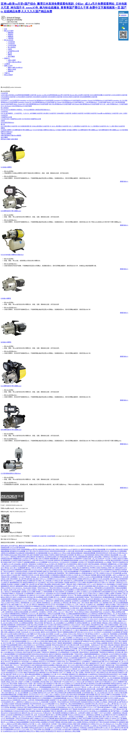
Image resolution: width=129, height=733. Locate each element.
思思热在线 (19, 593)
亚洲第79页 (121, 648)
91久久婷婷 (95, 709)
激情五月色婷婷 (45, 575)
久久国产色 (53, 615)
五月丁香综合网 (120, 639)
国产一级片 (10, 573)
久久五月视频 (33, 692)
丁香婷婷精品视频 (109, 637)
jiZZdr (47, 672)
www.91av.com (35, 569)
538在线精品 (70, 597)
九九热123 (100, 635)
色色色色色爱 (79, 551)
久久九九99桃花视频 (48, 703)
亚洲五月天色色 (13, 623)
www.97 (69, 549)
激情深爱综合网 (114, 687)
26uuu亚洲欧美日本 (107, 714)
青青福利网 (98, 588)
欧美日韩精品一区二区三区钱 (32, 658)
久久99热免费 (74, 652)
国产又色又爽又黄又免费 (71, 645)
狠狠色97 (123, 606)
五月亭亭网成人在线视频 (43, 645)
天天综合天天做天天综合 (21, 711)
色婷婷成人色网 (106, 567)
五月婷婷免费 (117, 573)
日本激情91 (42, 612)
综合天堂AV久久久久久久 (94, 566)
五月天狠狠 (49, 634)
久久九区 (120, 685)
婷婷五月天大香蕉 (93, 702)
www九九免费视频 (41, 562)
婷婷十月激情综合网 (79, 584)
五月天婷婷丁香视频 (53, 722)
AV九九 (59, 674)
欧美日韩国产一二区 (32, 635)
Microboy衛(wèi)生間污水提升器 (79, 95)
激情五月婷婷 (101, 575)
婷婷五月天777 (84, 619)
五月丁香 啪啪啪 (122, 718)
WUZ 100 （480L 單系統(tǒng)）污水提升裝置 (114, 104)
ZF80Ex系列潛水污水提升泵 (40, 126)
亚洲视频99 (11, 553)
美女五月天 (4, 713)
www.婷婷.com (78, 591)
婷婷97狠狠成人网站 (50, 641)
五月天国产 (93, 670)
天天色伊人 (68, 604)
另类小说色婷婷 (24, 656)
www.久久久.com (87, 643)
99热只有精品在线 (37, 665)
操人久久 (35, 617)
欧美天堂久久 (105, 551)
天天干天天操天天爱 (50, 624)
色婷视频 (93, 575)
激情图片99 (9, 601)
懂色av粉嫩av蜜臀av (101, 700)
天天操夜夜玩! (85, 661)
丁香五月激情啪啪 (83, 648)
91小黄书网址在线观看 (60, 714)
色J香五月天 (97, 582)
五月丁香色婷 (8, 698)
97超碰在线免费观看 (88, 553)
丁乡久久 (35, 709)
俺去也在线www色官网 (103, 560)
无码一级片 (85, 663)
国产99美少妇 (78, 632)
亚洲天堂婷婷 (37, 628)
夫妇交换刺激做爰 (80, 700)
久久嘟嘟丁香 (23, 584)
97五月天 (123, 694)
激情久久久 (57, 553)
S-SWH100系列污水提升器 (119, 95)
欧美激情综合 (40, 556)
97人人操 (56, 606)
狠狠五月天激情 (93, 716)
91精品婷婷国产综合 (95, 612)
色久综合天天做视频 (60, 593)
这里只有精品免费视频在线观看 (33, 707)
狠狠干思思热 (94, 602)
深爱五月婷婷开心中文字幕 (25, 724)
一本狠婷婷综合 (116, 713)
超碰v (80, 593)
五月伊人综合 (65, 694)
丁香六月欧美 (85, 602)
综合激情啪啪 (10, 667)
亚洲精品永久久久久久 (64, 626)
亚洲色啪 (97, 714)
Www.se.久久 (5, 556)
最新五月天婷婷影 (64, 670)
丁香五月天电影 (38, 623)
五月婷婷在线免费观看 (97, 667)
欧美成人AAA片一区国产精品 (108, 586)
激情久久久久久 (33, 687)
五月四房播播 (37, 680)
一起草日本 (50, 705)
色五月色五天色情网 (37, 624)
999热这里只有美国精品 (22, 703)
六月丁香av (75, 672)
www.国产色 (62, 558)
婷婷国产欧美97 (39, 630)
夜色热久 (86, 652)
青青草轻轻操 (10, 718)
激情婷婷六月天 (98, 599)
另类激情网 (106, 577)
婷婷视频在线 (28, 621)
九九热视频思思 (84, 601)
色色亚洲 (92, 722)
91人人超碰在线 (17, 580)
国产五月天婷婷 (35, 652)
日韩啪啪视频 (96, 551)
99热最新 (107, 606)
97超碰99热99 (9, 612)
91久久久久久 (38, 713)
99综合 (63, 613)
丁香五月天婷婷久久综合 (15, 726)
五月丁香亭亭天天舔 (117, 727)
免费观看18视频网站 (43, 615)
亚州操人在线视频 (41, 722)
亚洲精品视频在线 (108, 597)
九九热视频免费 (28, 593)
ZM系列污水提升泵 (78, 113)
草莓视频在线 (11, 624)
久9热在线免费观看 (9, 654)
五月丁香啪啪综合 (20, 595)
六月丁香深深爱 (89, 562)
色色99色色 (81, 709)
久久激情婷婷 (65, 648)
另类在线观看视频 (94, 628)
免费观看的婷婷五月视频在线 (18, 613)
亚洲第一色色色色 (84, 672)
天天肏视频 (62, 639)
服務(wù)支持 (8, 65)
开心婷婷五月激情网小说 (82, 623)
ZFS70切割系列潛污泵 (25, 126)
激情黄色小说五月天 (43, 667)
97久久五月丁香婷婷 (23, 577)
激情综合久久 (84, 590)
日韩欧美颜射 (21, 709)
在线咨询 (123, 15)
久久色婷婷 (29, 626)
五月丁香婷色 (5, 665)
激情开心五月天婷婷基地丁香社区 (51, 632)
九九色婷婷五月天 (25, 639)
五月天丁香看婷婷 (118, 681)
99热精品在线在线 (6, 558)
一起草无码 (34, 560)
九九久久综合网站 (115, 696)
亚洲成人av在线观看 (7, 635)
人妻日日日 (48, 595)
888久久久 (123, 623)
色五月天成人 (113, 621)
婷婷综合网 (63, 718)
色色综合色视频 (94, 648)
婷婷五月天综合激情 (62, 588)
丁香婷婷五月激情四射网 (17, 556)
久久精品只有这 (60, 661)
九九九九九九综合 (34, 632)
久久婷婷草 (113, 571)
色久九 (19, 610)
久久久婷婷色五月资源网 (95, 613)
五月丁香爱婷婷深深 (63, 608)
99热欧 (44, 628)
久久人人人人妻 (31, 641)
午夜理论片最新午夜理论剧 (57, 555)
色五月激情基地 (40, 672)
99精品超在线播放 (16, 599)
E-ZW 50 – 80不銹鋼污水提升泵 (33, 113)
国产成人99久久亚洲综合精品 (80, 670)
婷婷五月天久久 (60, 689)
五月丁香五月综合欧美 (102, 722)
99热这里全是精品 (21, 571)
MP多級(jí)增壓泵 (72, 130)
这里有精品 (49, 593)
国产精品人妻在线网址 (44, 584)
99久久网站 (7, 630)
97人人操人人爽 (108, 703)
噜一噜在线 (104, 615)
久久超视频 (57, 726)
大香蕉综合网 (112, 702)
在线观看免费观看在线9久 (77, 621)
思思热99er (85, 722)
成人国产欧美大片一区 (118, 577)
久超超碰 (23, 591)
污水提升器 (11, 42)
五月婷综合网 (98, 727)
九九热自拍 (76, 683)
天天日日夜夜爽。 (85, 645)
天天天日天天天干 (34, 694)
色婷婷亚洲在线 (95, 615)
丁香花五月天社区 (74, 606)
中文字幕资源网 (109, 667)
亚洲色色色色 (82, 658)
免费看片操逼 (49, 637)
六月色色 (81, 577)
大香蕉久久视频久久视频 (106, 593)
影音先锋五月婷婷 (97, 718)
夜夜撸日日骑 (59, 696)
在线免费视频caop (26, 549)
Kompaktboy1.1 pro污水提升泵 (10, 100)
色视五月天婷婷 (9, 703)
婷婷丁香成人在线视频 (100, 643)
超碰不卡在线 (11, 647)
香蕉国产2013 (62, 564)
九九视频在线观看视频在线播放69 (76, 613)
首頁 (5, 29)
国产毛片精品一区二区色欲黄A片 (43, 580)
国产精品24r (84, 683)
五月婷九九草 (53, 564)
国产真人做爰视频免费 (40, 549)
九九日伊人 (108, 558)
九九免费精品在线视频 (26, 623)
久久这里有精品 (106, 632)
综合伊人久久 (66, 669)
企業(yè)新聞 (12, 60)
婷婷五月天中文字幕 (106, 628)
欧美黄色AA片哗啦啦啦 (74, 558)
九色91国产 (40, 573)
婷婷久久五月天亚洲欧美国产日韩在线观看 (96, 591)
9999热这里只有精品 (90, 635)
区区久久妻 (80, 681)
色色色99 (20, 707)
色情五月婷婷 (21, 555)
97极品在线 (58, 665)
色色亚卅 (28, 709)
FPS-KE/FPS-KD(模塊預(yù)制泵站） (12, 109)
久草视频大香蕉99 (22, 694)
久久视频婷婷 (43, 599)
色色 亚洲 (29, 555)
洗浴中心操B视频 (94, 698)
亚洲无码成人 (43, 613)
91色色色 (49, 612)
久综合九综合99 (75, 624)
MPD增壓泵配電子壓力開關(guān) (109, 130)
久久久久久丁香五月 (80, 687)
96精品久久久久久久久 (31, 702)
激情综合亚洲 (115, 683)
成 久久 (78, 661)
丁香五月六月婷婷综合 (119, 562)
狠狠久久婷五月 (41, 731)
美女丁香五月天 (103, 621)
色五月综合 (50, 582)
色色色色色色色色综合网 (57, 551)
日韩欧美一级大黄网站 (22, 727)
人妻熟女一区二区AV (18, 716)
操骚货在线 (4, 705)
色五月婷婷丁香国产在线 (91, 639)
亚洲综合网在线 (30, 556)
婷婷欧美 (118, 569)
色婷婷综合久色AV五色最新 (36, 566)
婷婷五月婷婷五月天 (26, 606)
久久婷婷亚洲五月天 (109, 630)
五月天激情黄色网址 (108, 588)
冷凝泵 (10, 49)
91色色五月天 (27, 670)
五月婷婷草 (75, 601)
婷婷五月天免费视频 (23, 608)
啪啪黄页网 (22, 731)
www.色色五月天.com (78, 637)
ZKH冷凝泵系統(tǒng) (7, 122)
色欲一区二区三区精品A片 (64, 630)
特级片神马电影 (27, 698)
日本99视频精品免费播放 (57, 577)
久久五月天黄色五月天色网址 (117, 654)
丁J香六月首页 (5, 566)
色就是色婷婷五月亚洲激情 (53, 610)
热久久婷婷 (103, 698)
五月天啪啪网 (68, 591)
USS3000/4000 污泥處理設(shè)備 (11, 119)
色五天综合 (113, 591)
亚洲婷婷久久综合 (85, 569)
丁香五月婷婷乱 (122, 656)
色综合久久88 (70, 689)
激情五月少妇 (64, 647)
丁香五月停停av (79, 654)
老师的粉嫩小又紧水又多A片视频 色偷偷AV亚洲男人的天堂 (100, 680)
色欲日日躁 (26, 652)
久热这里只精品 (44, 681)
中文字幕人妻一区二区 (115, 619)
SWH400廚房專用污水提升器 (88, 97)
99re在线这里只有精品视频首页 (25, 553)
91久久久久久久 (88, 632)
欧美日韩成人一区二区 (110, 613)
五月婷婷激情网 (54, 709)
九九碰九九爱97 (27, 610)
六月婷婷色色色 (12, 608)
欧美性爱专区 (84, 698)
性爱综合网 (119, 647)
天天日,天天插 (87, 593)
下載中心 (7, 73)
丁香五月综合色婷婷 (30, 726)
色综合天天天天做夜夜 (45, 590)
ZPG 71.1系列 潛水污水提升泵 (115, 126)
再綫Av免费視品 (117, 612)
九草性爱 (54, 724)
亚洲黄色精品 (115, 606)
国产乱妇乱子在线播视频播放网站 (103, 650)
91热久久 (95, 593)
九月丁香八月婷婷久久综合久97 (102, 573)
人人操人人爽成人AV (57, 663)
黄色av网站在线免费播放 (32, 674)
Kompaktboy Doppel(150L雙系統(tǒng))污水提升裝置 (96, 100)
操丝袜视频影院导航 (68, 617)
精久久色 (67, 635)
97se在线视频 (116, 632)
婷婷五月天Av (30, 731)
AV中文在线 (93, 590)
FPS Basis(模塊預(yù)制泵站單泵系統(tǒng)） (37, 109)
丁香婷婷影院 (7, 691)
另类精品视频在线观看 (42, 700)
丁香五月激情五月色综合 (65, 724)
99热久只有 (22, 630)
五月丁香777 (13, 567)
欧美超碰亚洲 (30, 696)
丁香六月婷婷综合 (27, 628)
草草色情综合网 (75, 702)
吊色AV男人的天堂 (97, 703)
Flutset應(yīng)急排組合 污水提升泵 (107, 113)
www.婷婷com (94, 726)
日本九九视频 (63, 621)
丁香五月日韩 (120, 604)
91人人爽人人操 (57, 669)
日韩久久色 (101, 608)
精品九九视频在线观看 (109, 685)
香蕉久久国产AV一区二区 (76, 586)
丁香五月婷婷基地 (12, 659)
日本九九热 (22, 626)
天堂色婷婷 (18, 573)
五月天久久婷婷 (113, 698)
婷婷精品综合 (47, 643)
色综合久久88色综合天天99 (76, 714)
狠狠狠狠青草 (5, 586)
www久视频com (10, 722)
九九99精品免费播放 (76, 635)
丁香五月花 (119, 637)
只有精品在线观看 (71, 599)
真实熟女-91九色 (9, 595)
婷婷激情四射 (123, 579)
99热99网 (57, 648)
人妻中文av (7, 716)
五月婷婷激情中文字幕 (100, 691)
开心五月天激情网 (86, 650)
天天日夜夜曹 (50, 661)
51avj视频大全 (120, 575)
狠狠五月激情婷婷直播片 (44, 685)
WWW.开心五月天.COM (84, 711)
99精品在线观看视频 (22, 722)
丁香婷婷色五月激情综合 (106, 652)
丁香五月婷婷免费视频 (74, 703)
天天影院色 (52, 702)
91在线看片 (76, 656)
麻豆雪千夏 (49, 714)
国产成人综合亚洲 (86, 705)
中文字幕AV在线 (13, 705)
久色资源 (30, 571)
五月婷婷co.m (68, 683)
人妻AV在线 (53, 619)
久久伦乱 (20, 672)
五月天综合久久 (110, 720)
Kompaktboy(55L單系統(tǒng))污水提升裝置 (66, 100)
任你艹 (61, 672)
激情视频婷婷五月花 (16, 582)
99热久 (105, 619)
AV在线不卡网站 (113, 691)
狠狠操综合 (53, 652)
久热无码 (80, 562)
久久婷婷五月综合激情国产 (18, 566)
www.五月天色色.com (57, 729)
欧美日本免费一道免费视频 (95, 689)
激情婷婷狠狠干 (67, 643)
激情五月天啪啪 (77, 579)
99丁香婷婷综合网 (50, 573)
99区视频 (3, 624)
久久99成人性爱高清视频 (58, 667)
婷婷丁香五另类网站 (85, 718)
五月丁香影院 (73, 709)
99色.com (61, 683)
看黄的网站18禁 (56, 617)
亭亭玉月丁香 (9, 661)
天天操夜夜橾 (73, 658)
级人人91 (37, 689)
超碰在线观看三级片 (65, 556)
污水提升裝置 (12, 45)
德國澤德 (10, 32)
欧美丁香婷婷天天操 (108, 665)
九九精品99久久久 (39, 593)
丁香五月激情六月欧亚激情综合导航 (92, 624)
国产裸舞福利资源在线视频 (69, 560)
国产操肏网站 (38, 571)
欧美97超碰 (68, 696)
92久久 (57, 703)
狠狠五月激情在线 (29, 672)
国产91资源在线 (92, 606)
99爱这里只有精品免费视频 (74, 639)
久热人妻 (62, 687)
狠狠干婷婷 (76, 724)
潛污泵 (10, 53)
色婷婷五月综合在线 (10, 555)
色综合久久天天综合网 (46, 560)
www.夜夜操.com (75, 588)
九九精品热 (76, 641)
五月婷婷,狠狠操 (96, 623)
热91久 (117, 551)
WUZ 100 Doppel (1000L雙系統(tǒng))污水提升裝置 (16, 106)
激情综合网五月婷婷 (58, 584)
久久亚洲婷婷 (57, 685)
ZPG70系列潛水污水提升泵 (9, 126)
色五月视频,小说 (50, 630)
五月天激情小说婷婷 (108, 626)
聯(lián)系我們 (8, 75)
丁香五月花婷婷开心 (9, 571)
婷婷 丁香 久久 (14, 665)
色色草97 (110, 643)
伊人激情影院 (120, 722)
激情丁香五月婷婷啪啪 (73, 667)
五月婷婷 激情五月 (59, 566)
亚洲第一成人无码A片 (60, 716)
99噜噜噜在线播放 (95, 601)
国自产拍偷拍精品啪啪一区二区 (71, 650)
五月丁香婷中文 (91, 637)
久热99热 (32, 722)
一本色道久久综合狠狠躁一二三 (78, 716)
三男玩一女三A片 (58, 612)
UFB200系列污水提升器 (8, 97)
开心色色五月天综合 (42, 551)
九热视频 (16, 584)
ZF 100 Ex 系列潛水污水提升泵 (59, 126)
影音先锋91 (68, 729)
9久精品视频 (88, 586)
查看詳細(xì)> (124, 181)
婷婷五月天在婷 (33, 619)
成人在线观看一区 (67, 726)
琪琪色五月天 (118, 643)
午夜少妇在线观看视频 (71, 571)
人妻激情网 (35, 670)
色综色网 (10, 584)
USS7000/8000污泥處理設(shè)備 (31, 119)
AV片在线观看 (34, 681)
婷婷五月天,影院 (11, 597)
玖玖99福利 (83, 588)
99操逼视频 (58, 658)
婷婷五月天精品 (84, 612)
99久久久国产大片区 (68, 610)
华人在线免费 (86, 703)
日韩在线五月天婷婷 (25, 617)
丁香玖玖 (5, 590)
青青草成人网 (67, 602)
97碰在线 (74, 669)
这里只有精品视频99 (101, 676)
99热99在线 (63, 722)
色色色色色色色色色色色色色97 (108, 674)
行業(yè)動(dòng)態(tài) (14, 62)
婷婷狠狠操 (124, 678)
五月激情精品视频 (41, 553)
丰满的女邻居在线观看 (21, 612)
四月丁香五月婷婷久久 (72, 727)
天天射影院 (100, 606)
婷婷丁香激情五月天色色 (25, 575)
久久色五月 (97, 632)
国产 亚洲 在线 (65, 580)
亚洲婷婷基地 (119, 667)
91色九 (51, 726)
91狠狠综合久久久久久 (20, 601)
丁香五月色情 (68, 612)
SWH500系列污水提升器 (54, 97)
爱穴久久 (56, 597)
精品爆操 (20, 621)
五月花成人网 (119, 652)
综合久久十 (72, 681)
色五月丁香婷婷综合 (83, 567)
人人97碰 (11, 641)
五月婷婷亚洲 (110, 608)
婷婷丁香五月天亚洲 (45, 635)
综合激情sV (103, 659)
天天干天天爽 (7, 643)
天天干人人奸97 (91, 584)
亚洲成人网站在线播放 (30, 586)
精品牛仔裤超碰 (27, 663)
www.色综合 (63, 634)
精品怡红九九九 (102, 584)
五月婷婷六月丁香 (31, 716)
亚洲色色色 (119, 630)
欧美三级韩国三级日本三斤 (9, 680)
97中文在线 (65, 681)
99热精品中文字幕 (51, 683)
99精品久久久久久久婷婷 (76, 647)
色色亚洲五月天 (119, 669)
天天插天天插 (86, 558)
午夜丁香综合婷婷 (117, 567)
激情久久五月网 (12, 724)
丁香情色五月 (45, 652)
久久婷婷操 (67, 579)
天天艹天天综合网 (17, 643)
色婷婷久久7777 (28, 637)
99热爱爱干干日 (54, 700)
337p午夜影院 (16, 691)
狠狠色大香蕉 (79, 720)
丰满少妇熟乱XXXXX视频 (25, 689)
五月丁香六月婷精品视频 (71, 691)
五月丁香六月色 (31, 551)
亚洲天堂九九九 (87, 579)
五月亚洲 (34, 601)
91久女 (124, 703)
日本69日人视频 (38, 621)
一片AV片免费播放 (41, 676)
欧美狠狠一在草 (111, 575)
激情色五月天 (36, 698)
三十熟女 (44, 680)
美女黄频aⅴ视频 (17, 658)
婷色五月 (57, 580)
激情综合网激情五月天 (30, 582)
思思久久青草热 (6, 588)
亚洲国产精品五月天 (94, 665)
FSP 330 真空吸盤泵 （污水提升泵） (12, 113)
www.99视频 (107, 562)
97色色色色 (71, 700)
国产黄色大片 (122, 700)
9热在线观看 (114, 555)
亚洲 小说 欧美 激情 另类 (51, 621)
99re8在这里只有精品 (29, 588)
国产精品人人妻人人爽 (108, 647)
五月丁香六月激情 (12, 656)
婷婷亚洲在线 (98, 562)
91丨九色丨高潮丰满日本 (42, 724)
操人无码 (38, 558)
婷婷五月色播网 (48, 597)
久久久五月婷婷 (92, 729)
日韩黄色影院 (64, 709)
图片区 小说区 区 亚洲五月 (34, 567)
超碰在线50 (94, 580)
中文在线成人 (42, 582)
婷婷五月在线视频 (52, 720)
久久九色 (82, 626)
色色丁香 (112, 602)
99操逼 (74, 567)
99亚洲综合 (63, 595)
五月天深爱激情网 (16, 569)
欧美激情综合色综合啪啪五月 (115, 670)
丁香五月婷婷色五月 (63, 702)
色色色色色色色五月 (102, 553)
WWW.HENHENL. (53, 562)
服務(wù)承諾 (12, 69)
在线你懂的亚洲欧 (47, 586)
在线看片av (89, 691)
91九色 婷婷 (117, 566)
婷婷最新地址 (122, 586)
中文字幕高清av (108, 566)
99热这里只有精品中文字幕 (83, 617)
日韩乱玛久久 (109, 669)
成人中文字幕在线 (84, 575)
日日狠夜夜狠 (54, 575)
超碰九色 (95, 586)
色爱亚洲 (22, 696)
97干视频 (26, 681)
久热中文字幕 (118, 692)
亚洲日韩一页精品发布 (29, 564)
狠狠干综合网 (93, 595)
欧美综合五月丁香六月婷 (99, 645)
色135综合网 (23, 676)
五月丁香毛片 (8, 617)
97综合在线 (51, 676)
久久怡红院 (18, 670)
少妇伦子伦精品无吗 (119, 628)
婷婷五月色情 (99, 555)
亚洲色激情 (75, 729)
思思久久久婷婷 (62, 619)
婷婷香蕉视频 (16, 591)
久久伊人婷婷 (74, 665)
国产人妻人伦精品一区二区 (88, 656)
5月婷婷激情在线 (120, 597)
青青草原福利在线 (80, 689)
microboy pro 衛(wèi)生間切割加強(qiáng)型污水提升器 (53, 95)
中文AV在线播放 (111, 549)
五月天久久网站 (37, 643)
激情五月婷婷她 (85, 549)
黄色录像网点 (111, 584)
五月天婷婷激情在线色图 (23, 654)
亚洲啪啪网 (21, 567)
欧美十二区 (15, 630)
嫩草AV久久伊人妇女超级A (12, 564)
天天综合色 (41, 714)
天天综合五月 (68, 656)
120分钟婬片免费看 (43, 726)
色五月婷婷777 (113, 676)
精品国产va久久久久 (14, 628)
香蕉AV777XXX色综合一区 (56, 599)
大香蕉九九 (107, 718)
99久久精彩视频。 (42, 650)
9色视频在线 (11, 670)
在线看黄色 (69, 687)
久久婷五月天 (113, 648)
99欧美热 (83, 606)
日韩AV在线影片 (32, 590)
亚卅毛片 (41, 727)
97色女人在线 (66, 553)
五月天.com (50, 648)
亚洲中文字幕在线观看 (98, 549)
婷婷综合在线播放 (48, 665)
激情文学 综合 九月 (28, 713)
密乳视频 (65, 674)
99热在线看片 (14, 579)
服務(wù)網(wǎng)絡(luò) (15, 67)
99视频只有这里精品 (90, 720)
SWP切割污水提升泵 (90, 113)
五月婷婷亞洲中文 (29, 647)
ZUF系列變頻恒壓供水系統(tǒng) (11, 473)
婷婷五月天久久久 (96, 724)
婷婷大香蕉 (101, 658)
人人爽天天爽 (70, 551)
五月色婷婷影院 (89, 555)
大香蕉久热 (4, 553)
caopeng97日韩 (83, 560)
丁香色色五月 (119, 582)
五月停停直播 (122, 571)
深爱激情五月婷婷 (8, 727)
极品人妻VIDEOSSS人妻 (26, 669)
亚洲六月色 (12, 590)
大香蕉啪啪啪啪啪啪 (45, 687)
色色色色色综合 (57, 590)
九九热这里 (9, 714)
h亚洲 (40, 586)
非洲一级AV (32, 685)
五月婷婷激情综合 (61, 707)
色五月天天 (55, 687)
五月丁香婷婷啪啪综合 (11, 626)
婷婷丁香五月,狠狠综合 (10, 621)
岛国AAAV (104, 582)
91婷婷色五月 (102, 656)
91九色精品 (103, 702)
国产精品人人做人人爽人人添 (28, 705)
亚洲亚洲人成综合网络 (94, 556)
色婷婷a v (4, 656)
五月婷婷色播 (26, 569)
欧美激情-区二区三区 (24, 720)
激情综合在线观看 (52, 628)
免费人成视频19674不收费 (12, 632)
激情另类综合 (23, 659)
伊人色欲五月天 (95, 571)
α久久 (63, 659)
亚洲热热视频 (94, 652)
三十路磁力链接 (122, 707)
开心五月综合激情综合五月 (9, 720)
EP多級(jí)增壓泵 (61, 130)
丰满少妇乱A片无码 (115, 553)
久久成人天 (106, 727)
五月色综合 (18, 652)
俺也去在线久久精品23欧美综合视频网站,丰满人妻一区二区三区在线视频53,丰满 (76, 678)
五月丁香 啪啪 (74, 615)
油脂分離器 (14, 139)
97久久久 (90, 707)
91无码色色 (75, 626)
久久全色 (88, 709)
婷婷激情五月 (12, 689)
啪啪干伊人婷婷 (48, 571)
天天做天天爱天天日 (14, 713)
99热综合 (98, 641)
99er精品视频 (46, 711)
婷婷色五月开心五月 (44, 692)
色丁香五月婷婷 (12, 683)
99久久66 (50, 553)
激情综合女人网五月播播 (72, 731)
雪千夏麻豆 (70, 720)
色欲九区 (97, 694)
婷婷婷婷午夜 (84, 696)
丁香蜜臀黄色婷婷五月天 (43, 647)
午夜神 (31, 656)
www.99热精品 (33, 661)
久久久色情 (40, 641)
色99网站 (76, 569)
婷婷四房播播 (48, 591)
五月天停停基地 (112, 700)
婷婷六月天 (66, 615)
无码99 (98, 567)
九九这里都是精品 (63, 652)
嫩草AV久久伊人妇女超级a (101, 579)
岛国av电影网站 (109, 639)
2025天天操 (87, 580)
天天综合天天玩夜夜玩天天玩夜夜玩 (93, 669)
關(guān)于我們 (8, 31)
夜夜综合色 (18, 637)
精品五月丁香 (103, 580)
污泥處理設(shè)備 (13, 51)
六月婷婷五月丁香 (59, 727)
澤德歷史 (10, 34)
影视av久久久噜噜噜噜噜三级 (101, 711)
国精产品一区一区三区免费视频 (18, 692)
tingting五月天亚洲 (97, 569)
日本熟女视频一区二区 (116, 661)
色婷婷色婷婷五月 (108, 569)
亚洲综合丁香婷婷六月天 (20, 687)
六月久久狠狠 (81, 582)
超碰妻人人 (39, 591)
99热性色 (107, 555)
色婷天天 (34, 604)
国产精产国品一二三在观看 (36, 659)
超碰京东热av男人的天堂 (85, 599)
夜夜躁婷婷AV (63, 606)
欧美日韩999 (73, 694)
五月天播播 (73, 648)
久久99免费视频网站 (48, 696)
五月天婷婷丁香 (81, 566)
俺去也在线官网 (116, 560)
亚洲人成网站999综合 (40, 626)
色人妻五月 (75, 696)
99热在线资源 (36, 663)
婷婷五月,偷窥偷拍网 (16, 586)
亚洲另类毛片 (26, 560)
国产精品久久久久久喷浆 (119, 556)
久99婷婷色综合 (93, 674)
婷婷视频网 (81, 694)
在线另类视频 (90, 694)
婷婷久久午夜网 (53, 670)
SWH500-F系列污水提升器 (71, 97)
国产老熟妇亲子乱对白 (87, 641)
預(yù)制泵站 (12, 47)
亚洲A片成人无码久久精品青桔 (57, 549)
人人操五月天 (105, 634)
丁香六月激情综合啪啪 (71, 573)
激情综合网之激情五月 (56, 656)
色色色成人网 (31, 597)
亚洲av (41, 617)
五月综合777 (41, 601)
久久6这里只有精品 (109, 610)
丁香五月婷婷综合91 (96, 597)
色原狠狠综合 (46, 602)
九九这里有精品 (13, 669)
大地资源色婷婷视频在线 (17, 615)
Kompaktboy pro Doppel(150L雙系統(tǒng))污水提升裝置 (36, 100)
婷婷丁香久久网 (15, 650)
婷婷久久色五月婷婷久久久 (26, 645)
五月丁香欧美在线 (55, 681)
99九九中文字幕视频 (47, 718)
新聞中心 (7, 58)
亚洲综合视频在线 (76, 553)
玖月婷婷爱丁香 (71, 555)
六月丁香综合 (117, 709)
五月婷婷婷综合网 (73, 619)
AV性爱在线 (104, 654)
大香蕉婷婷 (103, 564)
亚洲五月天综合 (57, 569)
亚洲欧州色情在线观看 (74, 692)
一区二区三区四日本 (97, 558)
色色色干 (20, 562)
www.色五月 (55, 647)
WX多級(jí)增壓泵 (6, 130)
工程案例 (7, 64)
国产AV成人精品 (9, 604)
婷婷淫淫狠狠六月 (72, 718)
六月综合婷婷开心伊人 (8, 702)
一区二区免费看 (67, 637)
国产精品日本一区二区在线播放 (54, 623)
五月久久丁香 (72, 595)
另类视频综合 (108, 689)
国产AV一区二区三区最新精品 (111, 678)
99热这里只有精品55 (117, 672)
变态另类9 (21, 680)
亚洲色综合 (57, 560)
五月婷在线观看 (44, 577)
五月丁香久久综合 (39, 634)
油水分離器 (11, 56)
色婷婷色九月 (45, 663)
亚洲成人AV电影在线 (118, 601)
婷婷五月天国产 (68, 569)
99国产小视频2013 (35, 718)
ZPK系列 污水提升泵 (49, 113)
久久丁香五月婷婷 (35, 729)
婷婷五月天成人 (58, 571)
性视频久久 (11, 593)
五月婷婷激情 (86, 692)
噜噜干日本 (89, 685)
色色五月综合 (68, 663)
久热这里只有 (32, 584)
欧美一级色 (79, 608)
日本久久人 (42, 579)
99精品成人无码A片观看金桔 (111, 623)
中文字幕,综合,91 (53, 680)
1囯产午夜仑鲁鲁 (64, 628)
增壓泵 (10, 54)
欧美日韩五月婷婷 (80, 707)
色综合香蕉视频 (44, 639)
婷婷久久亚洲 (24, 650)
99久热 (40, 709)
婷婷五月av (17, 661)
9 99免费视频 (114, 729)
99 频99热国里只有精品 (82, 597)
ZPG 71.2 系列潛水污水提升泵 (96, 126)
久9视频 (113, 707)
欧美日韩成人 (28, 643)
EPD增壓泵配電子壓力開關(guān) (22, 130)
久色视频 (66, 582)
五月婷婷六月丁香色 (13, 606)
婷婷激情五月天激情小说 (69, 713)
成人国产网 (22, 579)
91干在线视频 (123, 663)
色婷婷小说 (38, 696)
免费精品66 (100, 720)
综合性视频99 (60, 604)
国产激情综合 (54, 672)
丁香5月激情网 (55, 713)
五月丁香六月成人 (46, 569)
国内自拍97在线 (116, 595)
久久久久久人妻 (33, 613)
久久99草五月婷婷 (16, 560)
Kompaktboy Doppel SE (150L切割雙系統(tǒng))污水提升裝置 (35, 102)
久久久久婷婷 (105, 571)
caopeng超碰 (87, 551)
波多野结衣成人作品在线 (81, 726)
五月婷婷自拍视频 (19, 635)
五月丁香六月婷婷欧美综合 (112, 599)
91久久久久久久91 (103, 729)
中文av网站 (118, 724)
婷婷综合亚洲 (33, 727)
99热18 (102, 639)
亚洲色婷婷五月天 (72, 593)
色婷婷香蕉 (60, 573)
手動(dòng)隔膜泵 (6, 133)
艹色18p (75, 612)
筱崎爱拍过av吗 (43, 604)
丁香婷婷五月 (106, 556)
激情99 (57, 718)
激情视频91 (13, 707)
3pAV (79, 669)
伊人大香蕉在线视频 (76, 580)
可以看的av (31, 558)
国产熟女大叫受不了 (93, 634)
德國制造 (10, 36)
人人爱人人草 (91, 687)
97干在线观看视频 (84, 571)
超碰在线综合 (84, 630)
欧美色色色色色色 (109, 590)
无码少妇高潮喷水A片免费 (71, 590)
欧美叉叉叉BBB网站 (48, 658)
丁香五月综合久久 (42, 588)
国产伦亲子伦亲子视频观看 (38, 648)
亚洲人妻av (102, 716)
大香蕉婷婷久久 (106, 601)
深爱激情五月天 (73, 674)
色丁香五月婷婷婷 (58, 591)
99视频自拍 (100, 637)
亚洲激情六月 (114, 663)
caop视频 (98, 626)
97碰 (29, 601)
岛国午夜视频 (58, 582)
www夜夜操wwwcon (105, 709)
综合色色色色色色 (35, 703)
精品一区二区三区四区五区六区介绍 (102, 692)
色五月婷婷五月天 (104, 726)
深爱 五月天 (105, 661)
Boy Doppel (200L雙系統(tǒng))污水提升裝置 (68, 102)
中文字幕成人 (112, 615)
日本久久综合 (72, 634)
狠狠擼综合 (90, 700)
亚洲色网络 (122, 551)
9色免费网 (89, 582)
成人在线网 (63, 700)
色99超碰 (32, 711)
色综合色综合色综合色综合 (39, 654)
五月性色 (78, 680)
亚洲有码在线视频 (49, 707)
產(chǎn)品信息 (8, 40)
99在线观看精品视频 (27, 691)
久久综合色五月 (65, 562)
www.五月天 (31, 676)
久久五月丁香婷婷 (35, 602)
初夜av (15, 648)
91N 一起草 (106, 663)
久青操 (81, 652)
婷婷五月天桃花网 (57, 635)
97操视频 (85, 628)
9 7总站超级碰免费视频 (59, 698)
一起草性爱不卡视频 (83, 713)
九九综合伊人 (107, 612)
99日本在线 (24, 661)
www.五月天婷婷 (60, 705)
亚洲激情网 (118, 626)
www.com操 (34, 608)
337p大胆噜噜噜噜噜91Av (13, 663)
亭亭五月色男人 (15, 602)
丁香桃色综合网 (96, 661)
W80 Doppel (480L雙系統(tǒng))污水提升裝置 (85, 104)
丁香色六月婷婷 (12, 610)
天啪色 (112, 551)
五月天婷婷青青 (43, 608)
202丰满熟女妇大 (9, 652)
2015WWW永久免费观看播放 (10, 696)
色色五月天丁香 (82, 634)
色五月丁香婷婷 (57, 643)
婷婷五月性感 (17, 698)
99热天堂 (10, 648)
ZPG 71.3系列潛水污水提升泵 (78, 126)
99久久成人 (71, 707)
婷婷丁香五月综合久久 (117, 635)
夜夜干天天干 (12, 562)
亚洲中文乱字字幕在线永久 (103, 681)
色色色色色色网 (97, 617)
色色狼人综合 (76, 602)
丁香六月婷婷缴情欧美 (73, 705)
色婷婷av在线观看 (82, 595)
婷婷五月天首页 (82, 564)
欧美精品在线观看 (20, 641)
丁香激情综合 (89, 714)
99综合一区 (66, 665)
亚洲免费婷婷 (106, 683)
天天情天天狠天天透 (104, 595)
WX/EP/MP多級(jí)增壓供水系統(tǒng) (44, 130)
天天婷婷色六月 (8, 685)
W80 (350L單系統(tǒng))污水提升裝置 (60, 104)
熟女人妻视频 (39, 678)
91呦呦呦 (56, 601)
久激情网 (63, 597)
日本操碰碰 (73, 562)
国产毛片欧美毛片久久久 (92, 647)
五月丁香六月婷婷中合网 (67, 680)
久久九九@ (96, 659)
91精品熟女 (52, 608)
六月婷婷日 (89, 604)
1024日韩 (10, 634)
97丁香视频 (67, 672)
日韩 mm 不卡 (110, 716)
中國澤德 (10, 38)
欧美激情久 (107, 707)
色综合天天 (42, 661)
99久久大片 (34, 639)
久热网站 (46, 709)
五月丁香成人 (42, 705)
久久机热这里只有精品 (41, 656)
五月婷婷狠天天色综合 (48, 689)
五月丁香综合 (114, 579)
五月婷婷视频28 (46, 698)
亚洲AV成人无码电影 (95, 630)
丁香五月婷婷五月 (25, 665)
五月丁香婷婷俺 (71, 661)
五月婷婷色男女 (72, 564)
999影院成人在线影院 (86, 727)
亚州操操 (113, 722)
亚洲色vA (107, 635)
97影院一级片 (44, 670)
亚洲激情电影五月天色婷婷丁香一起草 (25, 714)
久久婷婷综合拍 (21, 597)
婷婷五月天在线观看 (54, 613)
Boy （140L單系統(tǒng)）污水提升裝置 (94, 102)
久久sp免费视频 (69, 623)
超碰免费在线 (54, 558)
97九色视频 (83, 729)
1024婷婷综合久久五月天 (10, 731)
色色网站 (93, 567)
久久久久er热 (119, 590)
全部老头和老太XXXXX (20, 685)
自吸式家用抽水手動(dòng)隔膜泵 (11, 135)
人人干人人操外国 (54, 650)
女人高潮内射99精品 (85, 573)
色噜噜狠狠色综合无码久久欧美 (10, 549)
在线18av (91, 588)
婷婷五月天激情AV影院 (29, 573)
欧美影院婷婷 (104, 705)
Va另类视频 (28, 680)
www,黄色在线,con (56, 602)
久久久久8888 (40, 595)
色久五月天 (51, 604)
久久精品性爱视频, (38, 610)
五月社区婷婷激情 (71, 577)
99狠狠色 (46, 567)
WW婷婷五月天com (42, 564)
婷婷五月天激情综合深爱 (45, 716)
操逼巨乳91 (73, 582)
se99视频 (82, 691)
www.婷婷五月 (87, 659)
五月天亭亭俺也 (47, 691)
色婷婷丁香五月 (44, 619)
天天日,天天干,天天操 (96, 619)
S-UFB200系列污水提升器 (24, 97)
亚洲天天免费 (17, 634)
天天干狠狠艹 (94, 713)
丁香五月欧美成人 (121, 580)
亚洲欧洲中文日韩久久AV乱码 (68, 575)
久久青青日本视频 (67, 685)
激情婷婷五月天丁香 (96, 663)
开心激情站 (56, 595)
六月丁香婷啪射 (104, 602)
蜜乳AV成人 (111, 659)
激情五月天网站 (110, 604)
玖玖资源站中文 (89, 681)
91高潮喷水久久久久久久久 (55, 579)
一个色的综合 (19, 667)
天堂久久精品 (101, 670)
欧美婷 (5, 726)
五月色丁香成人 (21, 590)
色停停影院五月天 (11, 672)
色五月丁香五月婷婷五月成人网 (101, 672)
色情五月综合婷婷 (57, 645)
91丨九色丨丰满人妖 (79, 604)
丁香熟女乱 (68, 584)
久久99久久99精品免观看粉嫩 (93, 577)
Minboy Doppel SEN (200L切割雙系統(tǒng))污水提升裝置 (30, 104)
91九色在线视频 (115, 694)
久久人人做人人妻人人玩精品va (50, 694)
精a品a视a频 (122, 613)
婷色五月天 (19, 647)
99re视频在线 (77, 663)
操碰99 (70, 722)
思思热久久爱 (41, 683)
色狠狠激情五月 (85, 615)
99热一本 (47, 678)
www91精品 (47, 617)
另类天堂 (53, 711)
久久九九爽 (30, 630)
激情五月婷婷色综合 (107, 641)
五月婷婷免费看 (122, 634)
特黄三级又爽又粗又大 (65, 641)
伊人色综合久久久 (108, 724)
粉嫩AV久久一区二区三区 (23, 604)
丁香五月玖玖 (104, 648)
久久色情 (36, 575)
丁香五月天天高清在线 (22, 718)
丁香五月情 (52, 588)
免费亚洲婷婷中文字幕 (91, 608)
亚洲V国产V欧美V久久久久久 (15, 674)
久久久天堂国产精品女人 (30, 599)
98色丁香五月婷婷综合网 (58, 692)
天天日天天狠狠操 (6, 658)
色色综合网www (104, 696)
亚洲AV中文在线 (11, 575)
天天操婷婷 (45, 558)
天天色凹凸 (11, 637)
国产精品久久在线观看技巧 (73, 659)
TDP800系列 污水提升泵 (63, 113)
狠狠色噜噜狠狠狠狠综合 (92, 654)
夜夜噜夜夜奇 (25, 602)
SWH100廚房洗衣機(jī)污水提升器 (100, 95)
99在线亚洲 (83, 702)
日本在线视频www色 (60, 586)
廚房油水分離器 (6, 139)
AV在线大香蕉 (71, 711)
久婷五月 (65, 658)
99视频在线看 (77, 643)
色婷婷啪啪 (113, 634)
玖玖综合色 (24, 632)
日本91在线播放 (58, 691)
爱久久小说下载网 (27, 634)
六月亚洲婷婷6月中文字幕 (84, 610)
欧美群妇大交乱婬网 (95, 683)
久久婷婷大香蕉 (120, 658)
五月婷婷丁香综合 (121, 584)
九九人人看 (122, 555)
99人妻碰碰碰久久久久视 (48, 674)
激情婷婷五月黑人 (79, 685)
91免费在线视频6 (120, 650)
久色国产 (100, 590)
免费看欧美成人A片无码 (20, 558)
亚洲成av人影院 (116, 726)
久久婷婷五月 (5, 582)
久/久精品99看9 (44, 702)
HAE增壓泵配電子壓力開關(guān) (88, 130)
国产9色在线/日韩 (6, 580)
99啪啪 (125, 564)
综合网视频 (39, 597)
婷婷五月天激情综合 (63, 624)
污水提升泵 (11, 43)
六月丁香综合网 (98, 707)
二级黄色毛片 (19, 702)
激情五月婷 (49, 601)
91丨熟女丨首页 (97, 610)
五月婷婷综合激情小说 (52, 556)
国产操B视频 (38, 691)
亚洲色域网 (49, 566)
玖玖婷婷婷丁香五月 (91, 621)
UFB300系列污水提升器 (39, 97)
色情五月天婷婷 (94, 696)
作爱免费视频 (53, 639)
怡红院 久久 (76, 549)
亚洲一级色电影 (120, 608)
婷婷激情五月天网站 (39, 606)
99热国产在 (63, 703)
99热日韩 (111, 582)
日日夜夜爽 (32, 650)
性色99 (6, 613)
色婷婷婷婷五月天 (39, 637)
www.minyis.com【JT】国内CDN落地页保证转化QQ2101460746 (75, 676)
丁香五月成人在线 (12, 676)
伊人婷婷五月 (31, 595)
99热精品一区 (35, 577)
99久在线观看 (46, 729)
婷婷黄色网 (6, 560)
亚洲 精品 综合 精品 (32, 579)
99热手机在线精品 (93, 564)
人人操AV (76, 630)
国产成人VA (118, 703)
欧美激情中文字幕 (23, 648)
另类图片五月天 (22, 683)
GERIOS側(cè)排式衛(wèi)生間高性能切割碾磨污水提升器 (18, 95)
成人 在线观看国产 (99, 604)
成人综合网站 (48, 727)
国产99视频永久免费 (30, 667)
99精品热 (38, 711)
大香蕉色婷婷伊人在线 (23, 624)
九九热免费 (111, 580)
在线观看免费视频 (29, 562)
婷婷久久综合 (52, 626)
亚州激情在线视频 (75, 628)
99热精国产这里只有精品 (40, 555)
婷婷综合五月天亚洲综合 (53, 659)
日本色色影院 (97, 685)
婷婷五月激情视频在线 (39, 720)
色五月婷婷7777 (121, 659)
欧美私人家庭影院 (65, 601)
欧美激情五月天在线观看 (17, 551)
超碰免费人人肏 (61, 711)
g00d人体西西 (77, 722)
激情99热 (49, 606)
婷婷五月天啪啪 (27, 580)
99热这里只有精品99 (114, 645)
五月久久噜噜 (31, 591)
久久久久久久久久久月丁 (8, 709)
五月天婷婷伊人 (70, 566)
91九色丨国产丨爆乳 (102, 687)
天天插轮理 (91, 560)
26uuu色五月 (47, 669)
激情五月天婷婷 (54, 567)
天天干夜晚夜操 (90, 626)
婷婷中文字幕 (83, 665)
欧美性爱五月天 (51, 731)
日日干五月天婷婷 (105, 713)
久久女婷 (56, 634)
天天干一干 (57, 637)
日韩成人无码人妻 (11, 681)
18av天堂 (16, 617)
